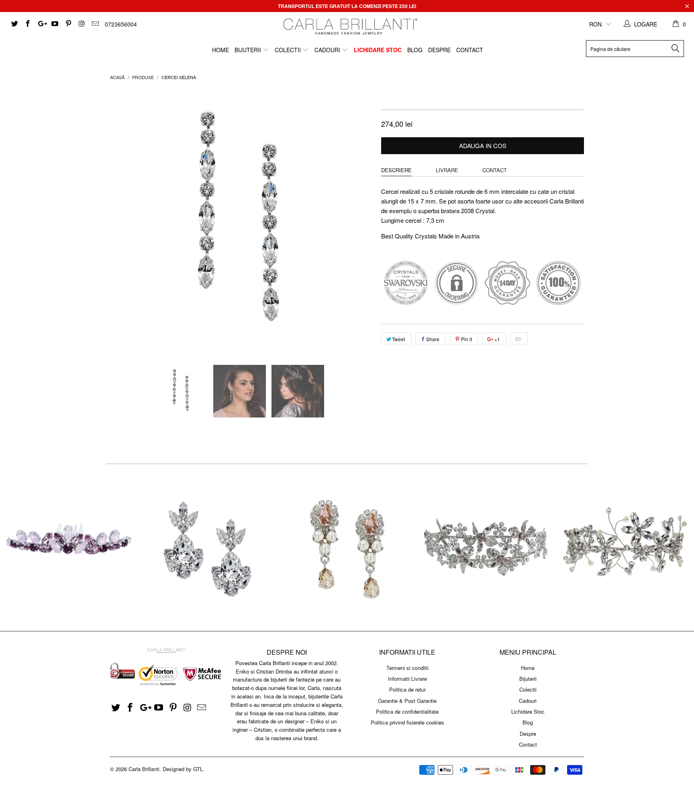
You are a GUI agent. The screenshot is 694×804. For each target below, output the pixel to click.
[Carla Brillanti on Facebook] (28, 24)
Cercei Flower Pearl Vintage (347, 547)
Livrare (447, 170)
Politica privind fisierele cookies (407, 722)
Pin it (466, 339)
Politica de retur (407, 689)
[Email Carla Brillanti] (95, 24)
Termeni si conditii (407, 668)
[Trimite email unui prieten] (519, 338)
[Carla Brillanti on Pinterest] (68, 24)
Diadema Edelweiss (485, 547)
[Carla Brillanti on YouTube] (55, 24)
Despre (439, 50)
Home (220, 50)
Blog (415, 50)
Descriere (396, 170)
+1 (496, 339)
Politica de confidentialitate (407, 711)
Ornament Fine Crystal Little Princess (69, 547)
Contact (469, 50)
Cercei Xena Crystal (208, 547)
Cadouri (328, 50)
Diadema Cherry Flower (624, 547)
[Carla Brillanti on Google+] (41, 24)
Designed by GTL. (183, 769)
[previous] (124, 221)
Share (432, 339)
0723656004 (121, 24)
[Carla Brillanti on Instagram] (82, 24)
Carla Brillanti (144, 769)
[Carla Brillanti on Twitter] (14, 24)
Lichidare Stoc (378, 50)
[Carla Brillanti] (348, 26)
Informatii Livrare (407, 678)
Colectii (288, 50)
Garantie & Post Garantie (407, 700)
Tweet (398, 339)
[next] (359, 221)
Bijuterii (249, 50)
